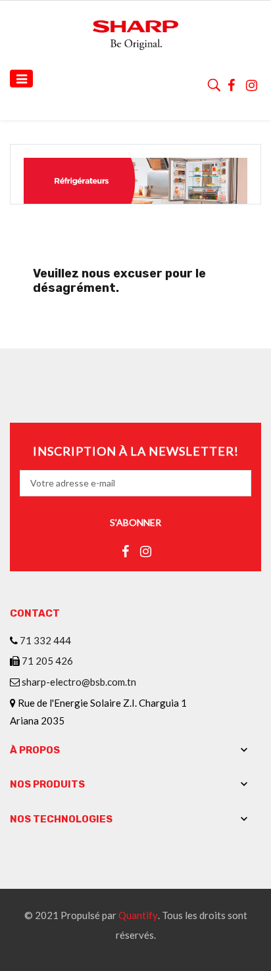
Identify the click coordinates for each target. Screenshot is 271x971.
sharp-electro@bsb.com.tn (79, 682)
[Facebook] (231, 83)
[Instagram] (252, 83)
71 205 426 (47, 661)
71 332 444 (45, 640)
